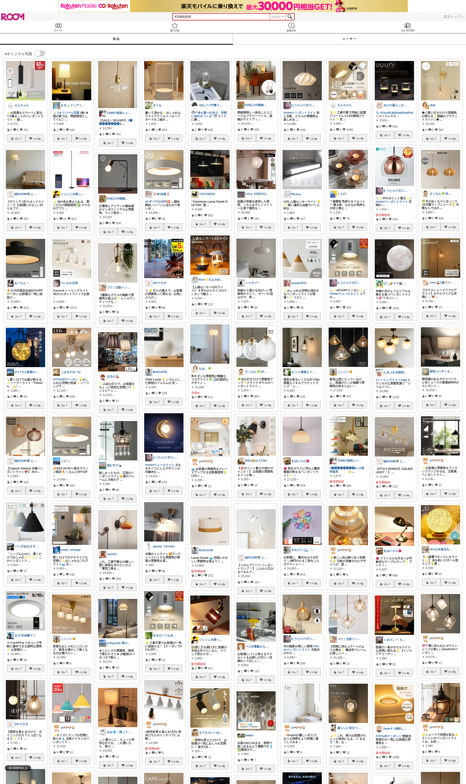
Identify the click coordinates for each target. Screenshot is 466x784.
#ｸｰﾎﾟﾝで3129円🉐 (157, 201)
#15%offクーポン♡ (389, 736)
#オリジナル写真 (68, 112)
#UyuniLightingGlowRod (396, 112)
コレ (17, 138)
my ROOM (408, 27)
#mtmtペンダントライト (299, 112)
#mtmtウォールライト (160, 465)
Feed (58, 27)
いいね (37, 138)
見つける (174, 27)
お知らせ (291, 27)
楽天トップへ (454, 16)
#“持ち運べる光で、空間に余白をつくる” (209, 114)
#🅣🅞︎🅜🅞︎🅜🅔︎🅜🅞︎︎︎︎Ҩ (116, 122)
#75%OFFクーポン (65, 379)
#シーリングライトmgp (391, 380)
